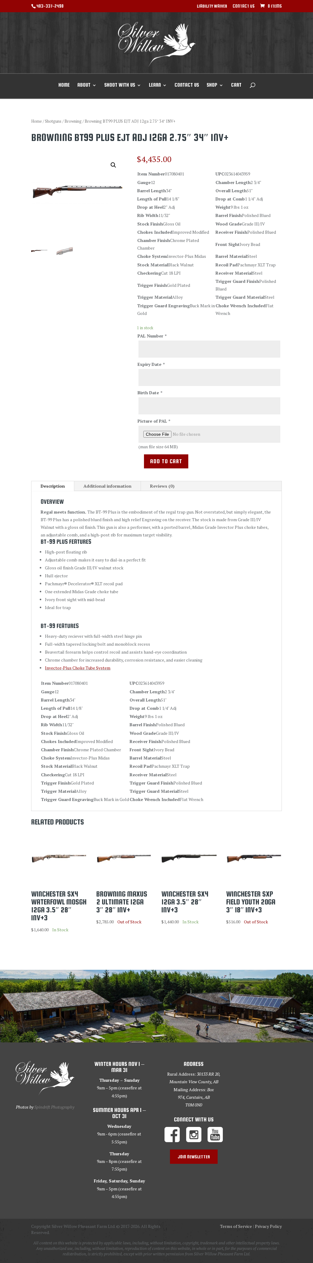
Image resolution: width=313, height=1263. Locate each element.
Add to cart (166, 461)
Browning (73, 121)
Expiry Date (151, 364)
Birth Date (150, 392)
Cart (236, 85)
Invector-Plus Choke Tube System (77, 668)
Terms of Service (236, 1226)
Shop (212, 85)
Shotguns (53, 121)
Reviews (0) (162, 486)
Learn (155, 85)
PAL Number (152, 336)
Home (64, 85)
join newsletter (194, 1156)
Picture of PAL (154, 421)
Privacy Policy (268, 1226)
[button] (113, 165)
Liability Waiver (212, 6)
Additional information (107, 486)
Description (53, 486)
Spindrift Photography (54, 1107)
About (83, 85)
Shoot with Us (119, 85)
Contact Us (244, 6)
